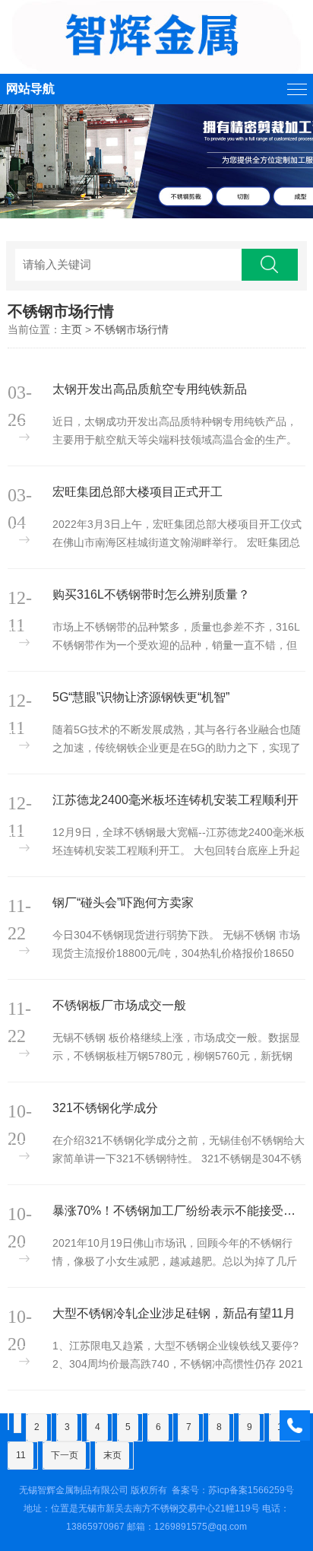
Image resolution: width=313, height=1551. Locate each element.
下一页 (64, 1455)
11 (21, 1455)
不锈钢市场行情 (131, 329)
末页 (112, 1455)
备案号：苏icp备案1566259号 (233, 1490)
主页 (71, 329)
